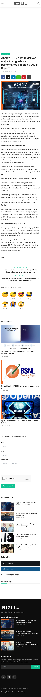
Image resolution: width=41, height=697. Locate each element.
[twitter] (3, 677)
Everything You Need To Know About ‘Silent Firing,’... (26, 535)
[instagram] (9, 677)
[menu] (2, 3)
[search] (38, 3)
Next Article (19, 276)
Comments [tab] (6, 436)
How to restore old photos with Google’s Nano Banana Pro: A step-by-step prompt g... (20, 271)
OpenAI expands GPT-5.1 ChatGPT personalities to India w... (19, 422)
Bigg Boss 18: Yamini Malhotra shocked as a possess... (26, 504)
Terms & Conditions (18, 692)
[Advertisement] (20, 31)
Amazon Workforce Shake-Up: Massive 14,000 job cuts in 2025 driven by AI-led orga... (20, 279)
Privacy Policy (5, 692)
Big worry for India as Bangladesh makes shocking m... (27, 525)
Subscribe (35, 667)
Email (3, 451)
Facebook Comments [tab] (19, 436)
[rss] (14, 677)
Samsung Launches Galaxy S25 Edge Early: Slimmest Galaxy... (17, 352)
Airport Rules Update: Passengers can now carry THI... (27, 514)
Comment (4, 460)
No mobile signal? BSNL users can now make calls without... (20, 387)
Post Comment (8, 486)
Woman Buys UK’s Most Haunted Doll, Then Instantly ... (27, 546)
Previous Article (21, 267)
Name (3, 443)
